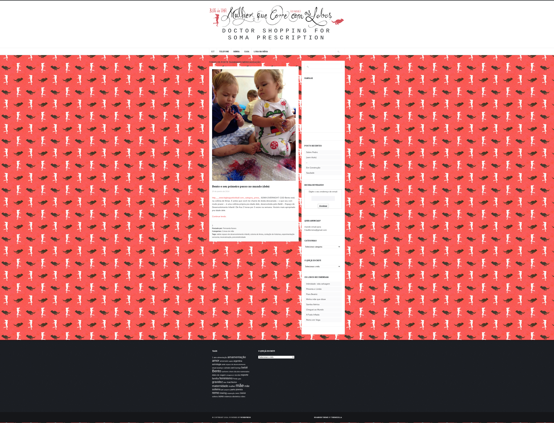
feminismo (226, 378)
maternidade (220, 386)
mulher (232, 386)
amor (215, 360)
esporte (244, 375)
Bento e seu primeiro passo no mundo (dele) (240, 186)
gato (239, 379)
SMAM (243, 393)
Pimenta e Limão (314, 289)
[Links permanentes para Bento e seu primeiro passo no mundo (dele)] (254, 179)
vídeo (243, 397)
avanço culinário (224, 368)
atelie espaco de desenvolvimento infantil (233, 234)
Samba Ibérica (312, 304)
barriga (238, 368)
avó (233, 367)
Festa (235, 379)
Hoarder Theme (321, 417)
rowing (223, 393)
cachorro (225, 372)
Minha (236, 51)
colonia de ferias (256, 234)
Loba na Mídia (261, 51)
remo (215, 393)
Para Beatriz (311, 294)
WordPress (245, 417)
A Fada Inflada (312, 314)
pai (222, 390)
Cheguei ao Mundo (315, 309)
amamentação (237, 357)
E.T (213, 51)
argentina (237, 361)
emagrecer (230, 375)
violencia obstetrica (232, 396)
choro (231, 372)
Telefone (224, 51)
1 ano (214, 357)
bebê (244, 367)
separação (231, 393)
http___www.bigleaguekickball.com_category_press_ (236, 197)
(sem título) (311, 157)
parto (232, 389)
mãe (240, 385)
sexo (237, 393)
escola (237, 375)
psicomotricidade (239, 237)
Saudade (310, 173)
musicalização (225, 237)
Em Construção (313, 167)
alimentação (222, 357)
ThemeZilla (336, 417)
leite (224, 382)
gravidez (217, 381)
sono (221, 396)
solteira (215, 397)
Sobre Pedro (312, 152)
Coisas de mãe (228, 231)
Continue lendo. (219, 216)
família (215, 378)
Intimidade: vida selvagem (318, 284)
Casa (246, 51)
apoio (231, 361)
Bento (216, 371)
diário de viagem (219, 375)
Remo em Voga (313, 320)
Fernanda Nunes (229, 228)
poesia (239, 389)
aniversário (224, 361)
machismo (232, 382)
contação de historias (272, 234)
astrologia (216, 364)
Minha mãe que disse (316, 299)
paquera (227, 390)
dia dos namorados (241, 372)
